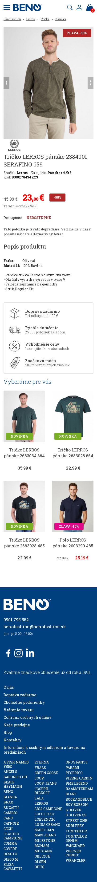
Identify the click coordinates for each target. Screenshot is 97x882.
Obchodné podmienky (24, 702)
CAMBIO (10, 813)
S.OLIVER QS (76, 815)
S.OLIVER (73, 810)
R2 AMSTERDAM (79, 789)
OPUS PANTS (77, 762)
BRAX (8, 802)
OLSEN (40, 861)
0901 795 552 (16, 619)
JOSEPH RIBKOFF (42, 791)
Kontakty (13, 739)
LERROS (41, 803)
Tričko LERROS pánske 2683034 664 (24, 453)
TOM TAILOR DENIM (76, 838)
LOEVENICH (45, 819)
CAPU (8, 818)
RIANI (71, 794)
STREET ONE (76, 820)
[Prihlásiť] (79, 7)
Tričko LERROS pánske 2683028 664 (73, 453)
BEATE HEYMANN (13, 784)
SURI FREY (75, 825)
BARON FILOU (15, 777)
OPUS (39, 867)
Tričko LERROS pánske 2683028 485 (24, 543)
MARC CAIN (44, 830)
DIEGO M (11, 859)
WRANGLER (75, 860)
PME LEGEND (77, 783)
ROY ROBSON (77, 804)
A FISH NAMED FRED (16, 764)
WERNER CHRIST (73, 853)
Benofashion (12, 19)
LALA (39, 798)
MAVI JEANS (45, 835)
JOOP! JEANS (46, 783)
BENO (8, 791)
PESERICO (74, 773)
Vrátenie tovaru (19, 709)
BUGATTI (11, 807)
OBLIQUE (42, 856)
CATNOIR (11, 823)
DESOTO (10, 854)
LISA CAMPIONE (48, 809)
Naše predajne (17, 724)
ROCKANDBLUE (79, 799)
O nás (9, 687)
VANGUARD (75, 845)
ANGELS (10, 771)
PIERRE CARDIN (79, 778)
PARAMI (72, 767)
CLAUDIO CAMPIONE (13, 836)
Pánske (60, 19)
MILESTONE (45, 840)
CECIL (8, 829)
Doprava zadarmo (20, 694)
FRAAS (40, 767)
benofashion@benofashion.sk (35, 626)
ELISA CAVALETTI (13, 866)
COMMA (10, 843)
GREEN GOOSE (46, 773)
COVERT (10, 848)
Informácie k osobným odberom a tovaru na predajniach (44, 750)
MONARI (42, 845)
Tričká (45, 19)
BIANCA (10, 797)
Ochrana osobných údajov (28, 717)
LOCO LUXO (44, 814)
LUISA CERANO (47, 824)
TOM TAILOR (76, 831)
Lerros (30, 19)
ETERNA (42, 762)
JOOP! (39, 778)
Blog (8, 732)
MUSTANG (43, 851)
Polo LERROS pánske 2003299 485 (73, 543)
